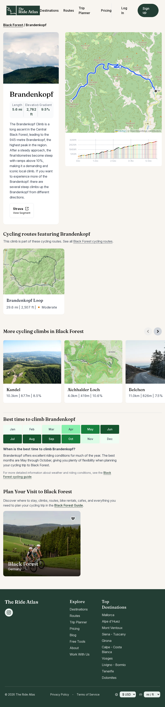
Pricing (106, 10)
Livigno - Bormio (114, 665)
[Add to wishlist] (72, 518)
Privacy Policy (59, 694)
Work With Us (80, 654)
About (74, 648)
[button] (72, 101)
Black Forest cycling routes (92, 241)
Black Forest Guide (68, 505)
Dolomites (109, 678)
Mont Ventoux (112, 628)
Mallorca (108, 615)
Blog (73, 635)
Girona (106, 641)
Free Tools (77, 641)
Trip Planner (78, 622)
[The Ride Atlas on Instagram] (9, 612)
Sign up (146, 10)
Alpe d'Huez (111, 621)
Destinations (49, 10)
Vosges (107, 658)
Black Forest (13, 25)
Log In (124, 10)
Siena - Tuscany (114, 634)
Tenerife (108, 671)
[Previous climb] (148, 331)
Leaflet (122, 131)
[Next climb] (158, 331)
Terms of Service (88, 694)
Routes (68, 10)
